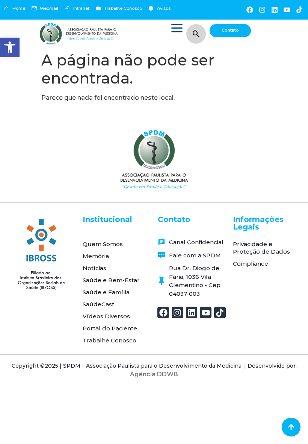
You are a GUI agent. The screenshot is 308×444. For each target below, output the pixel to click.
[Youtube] (287, 9)
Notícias (94, 268)
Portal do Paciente (110, 328)
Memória (96, 256)
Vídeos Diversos (106, 316)
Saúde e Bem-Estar (111, 280)
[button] (10, 47)
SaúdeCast (98, 304)
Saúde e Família (106, 292)
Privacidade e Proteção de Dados (261, 247)
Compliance (250, 263)
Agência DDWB (154, 374)
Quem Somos (103, 244)
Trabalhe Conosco (109, 340)
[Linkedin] (274, 9)
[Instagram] (262, 9)
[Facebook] (249, 9)
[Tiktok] (299, 9)
